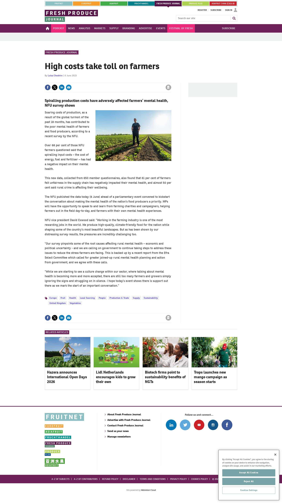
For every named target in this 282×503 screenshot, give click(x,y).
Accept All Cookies (248, 472)
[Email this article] (69, 87)
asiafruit (114, 3)
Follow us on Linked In (171, 425)
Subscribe (216, 10)
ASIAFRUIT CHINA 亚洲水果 (223, 3)
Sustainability (151, 297)
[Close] (275, 454)
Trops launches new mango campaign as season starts (210, 377)
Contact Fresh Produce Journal (125, 425)
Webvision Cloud (148, 490)
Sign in (129, 80)
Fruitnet (59, 3)
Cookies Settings (249, 490)
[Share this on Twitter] (55, 87)
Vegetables (75, 303)
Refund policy (110, 479)
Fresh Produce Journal (62, 52)
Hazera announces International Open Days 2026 (67, 377)
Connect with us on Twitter (185, 425)
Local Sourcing (87, 297)
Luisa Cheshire (55, 75)
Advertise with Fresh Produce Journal (128, 420)
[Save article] (168, 87)
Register (202, 10)
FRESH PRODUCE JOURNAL (168, 3)
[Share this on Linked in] (62, 87)
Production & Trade (119, 297)
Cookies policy (199, 479)
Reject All (249, 481)
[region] (248, 475)
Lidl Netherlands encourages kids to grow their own (115, 377)
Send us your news (118, 431)
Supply (136, 297)
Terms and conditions (153, 479)
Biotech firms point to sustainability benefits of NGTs (165, 377)
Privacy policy (178, 479)
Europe (53, 297)
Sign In (228, 10)
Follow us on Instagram (213, 425)
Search (234, 18)
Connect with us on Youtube (199, 425)
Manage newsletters (119, 436)
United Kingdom (57, 303)
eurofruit (86, 3)
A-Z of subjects (61, 479)
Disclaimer (129, 479)
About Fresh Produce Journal (124, 414)
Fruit (63, 297)
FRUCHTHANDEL (141, 3)
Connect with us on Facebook (227, 425)
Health (72, 297)
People (102, 297)
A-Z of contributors (86, 479)
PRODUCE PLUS (195, 3)
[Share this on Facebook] (48, 87)
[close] (171, 80)
